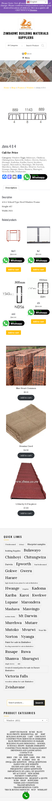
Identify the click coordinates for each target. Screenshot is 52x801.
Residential (27, 734)
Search (39, 703)
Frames (21, 87)
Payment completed (26, 776)
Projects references (16, 778)
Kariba (23, 162)
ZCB (26, 792)
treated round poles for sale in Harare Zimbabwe (22, 669)
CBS (15, 757)
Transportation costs (26, 787)
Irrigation (26, 589)
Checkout (40, 736)
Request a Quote (38, 778)
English (33, 2)
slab (19, 664)
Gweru (35, 160)
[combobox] (26, 720)
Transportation (26, 785)
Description (11, 187)
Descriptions (26, 755)
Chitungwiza (8, 160)
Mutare (15, 167)
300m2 (21, 544)
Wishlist (42, 790)
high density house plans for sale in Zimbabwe (21, 583)
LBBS (32, 757)
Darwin (9, 564)
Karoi (30, 162)
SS (38, 760)
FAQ (39, 766)
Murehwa (6, 167)
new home (33, 773)
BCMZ (32, 732)
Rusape (13, 169)
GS (20, 757)
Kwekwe (38, 162)
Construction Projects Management (26, 748)
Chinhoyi (40, 157)
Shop (13, 87)
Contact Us (26, 752)
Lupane (5, 164)
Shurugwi (37, 169)
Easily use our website (26, 764)
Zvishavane (20, 171)
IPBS (25, 757)
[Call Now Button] (25, 795)
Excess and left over (23, 766)
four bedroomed (40, 565)
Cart (30, 736)
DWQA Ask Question (16, 762)
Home (6, 87)
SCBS (16, 780)
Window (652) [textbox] (24, 720)
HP (36, 734)
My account (19, 773)
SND (34, 760)
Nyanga (5, 169)
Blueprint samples (36, 544)
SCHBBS (26, 760)
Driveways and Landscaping (26, 750)
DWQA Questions (37, 762)
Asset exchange (18, 732)
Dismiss (33, 10)
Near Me (42, 630)
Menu (27, 58)
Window (30, 87)
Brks (9, 757)
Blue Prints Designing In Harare (26, 741)
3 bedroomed (10, 544)
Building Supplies (12, 551)
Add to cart (13, 269)
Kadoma (15, 162)
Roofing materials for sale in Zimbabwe (19, 646)
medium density (10, 616)
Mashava (12, 609)
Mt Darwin (38, 164)
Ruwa (20, 169)
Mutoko (24, 167)
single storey (9, 664)
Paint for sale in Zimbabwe (18, 642)
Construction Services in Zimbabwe (26, 739)
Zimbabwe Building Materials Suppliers (26, 35)
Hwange (6, 162)
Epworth (19, 160)
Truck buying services (17, 790)
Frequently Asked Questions (26, 769)
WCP (33, 790)
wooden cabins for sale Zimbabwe (19, 681)
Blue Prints (13, 734)
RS (19, 760)
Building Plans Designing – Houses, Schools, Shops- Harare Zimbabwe (26, 744)
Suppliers (33, 780)
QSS (14, 760)
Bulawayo (30, 157)
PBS (38, 757)
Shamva (28, 169)
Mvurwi (32, 167)
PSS (43, 757)
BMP (43, 734)
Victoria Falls (8, 171)
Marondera (15, 164)
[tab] (11, 187)
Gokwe (27, 160)
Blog (39, 732)
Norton (40, 167)
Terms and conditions (26, 783)
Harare (42, 160)
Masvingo (27, 164)
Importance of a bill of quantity (26, 771)
